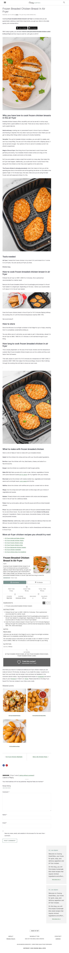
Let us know (25, 663)
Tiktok (26, 678)
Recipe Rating (7, 786)
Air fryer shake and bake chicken (14, 538)
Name (5, 814)
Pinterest (13, 678)
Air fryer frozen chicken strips (14, 545)
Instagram (41, 676)
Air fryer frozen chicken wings (14, 543)
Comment (6, 792)
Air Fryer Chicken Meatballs (14, 756)
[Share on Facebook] (4, 765)
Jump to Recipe (22, 28)
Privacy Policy (11, 938)
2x (46, 602)
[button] (4, 578)
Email (5, 823)
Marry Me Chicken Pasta (40, 756)
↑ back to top (34, 930)
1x (43, 602)
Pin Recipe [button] (40, 582)
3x (49, 602)
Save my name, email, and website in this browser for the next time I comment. (25, 834)
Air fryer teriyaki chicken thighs (14, 540)
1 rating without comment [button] (26, 775)
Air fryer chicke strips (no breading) (15, 552)
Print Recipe (33, 28)
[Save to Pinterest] (7, 765)
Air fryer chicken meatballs (13, 549)
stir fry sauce (23, 474)
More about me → (56, 879)
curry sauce (23, 481)
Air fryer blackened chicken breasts (15, 547)
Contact (58, 938)
